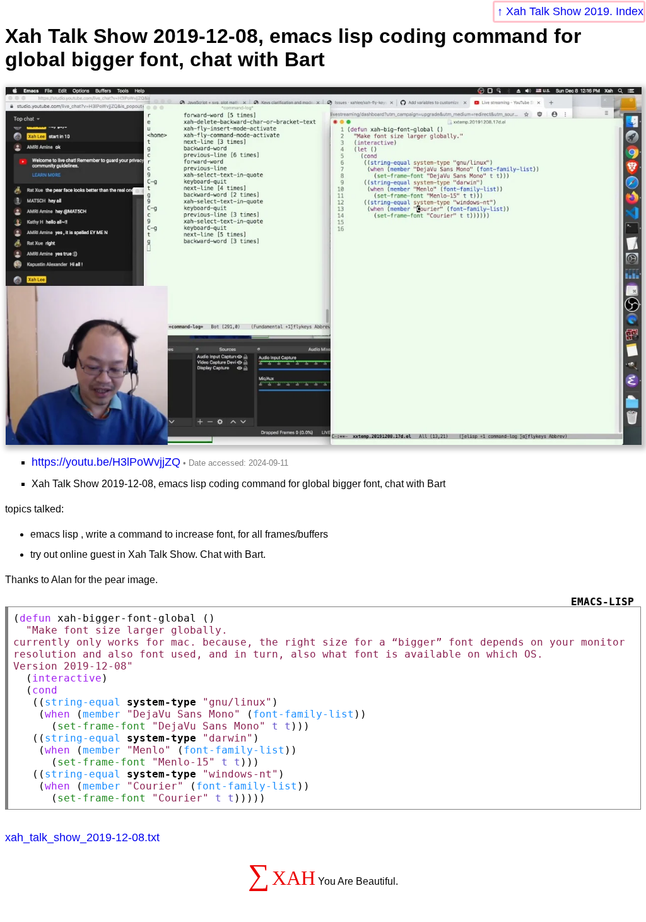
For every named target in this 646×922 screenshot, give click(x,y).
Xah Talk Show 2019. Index (574, 11)
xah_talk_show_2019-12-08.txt (82, 837)
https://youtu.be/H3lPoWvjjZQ (106, 462)
